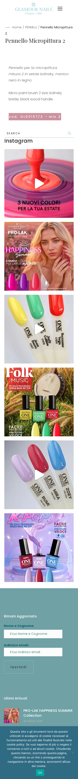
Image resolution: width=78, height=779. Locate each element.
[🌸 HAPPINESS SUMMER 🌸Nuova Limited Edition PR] (39, 183)
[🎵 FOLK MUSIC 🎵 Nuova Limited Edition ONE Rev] (39, 329)
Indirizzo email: (16, 645)
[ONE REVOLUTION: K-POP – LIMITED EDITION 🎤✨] (39, 547)
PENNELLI (31, 27)
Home (17, 27)
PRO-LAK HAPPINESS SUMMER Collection (48, 713)
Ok (40, 772)
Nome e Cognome (19, 626)
